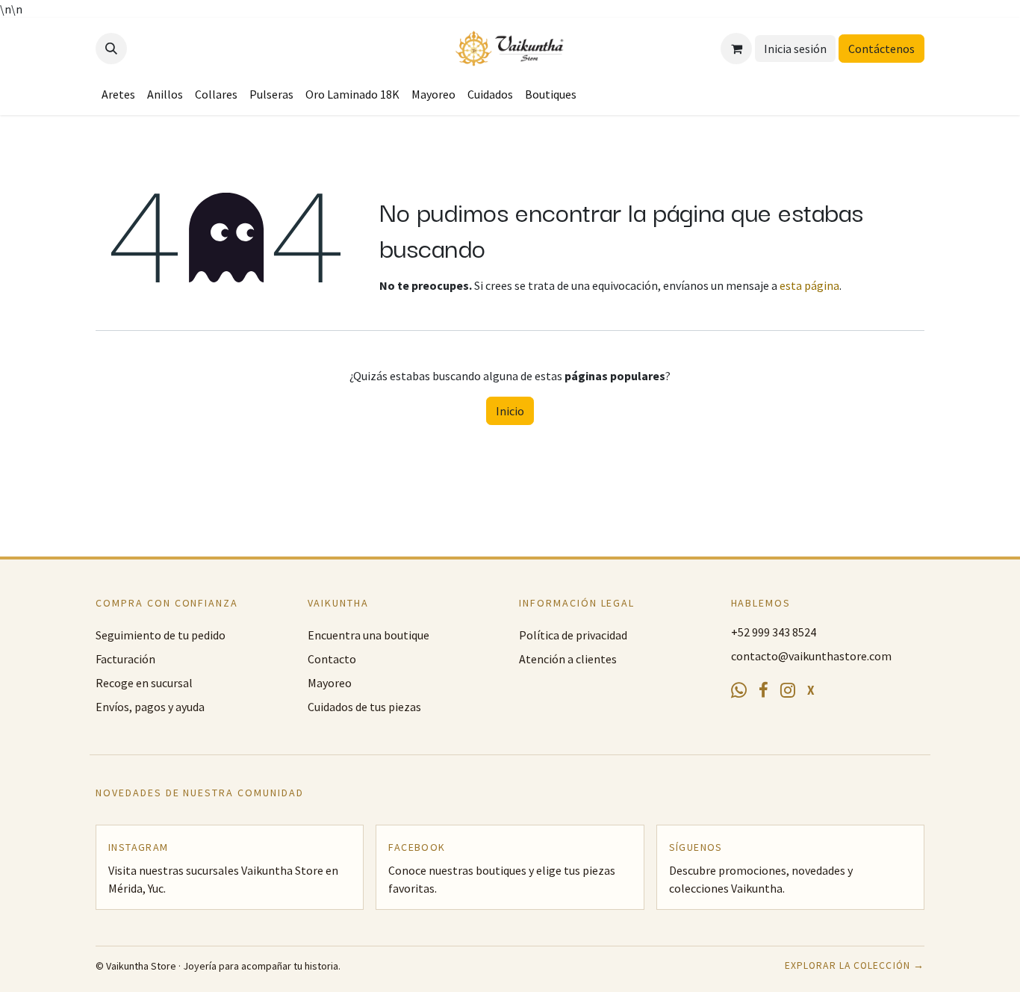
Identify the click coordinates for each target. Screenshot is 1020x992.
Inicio (510, 410)
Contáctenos (881, 48)
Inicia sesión (795, 48)
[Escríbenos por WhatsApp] (739, 690)
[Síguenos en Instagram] (787, 691)
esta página (809, 285)
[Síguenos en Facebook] (763, 691)
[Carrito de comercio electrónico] (736, 48)
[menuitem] (118, 94)
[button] (111, 48)
